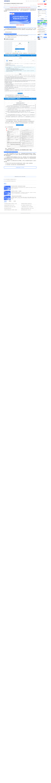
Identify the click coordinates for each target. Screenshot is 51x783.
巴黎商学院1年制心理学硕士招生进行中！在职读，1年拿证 (27, 208)
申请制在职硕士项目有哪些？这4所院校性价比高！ (26, 203)
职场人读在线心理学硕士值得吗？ (8, 208)
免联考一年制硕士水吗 (40, 27)
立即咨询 (45, 34)
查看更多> (45, 6)
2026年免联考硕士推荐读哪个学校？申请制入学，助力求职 (10, 203)
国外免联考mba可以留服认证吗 (41, 31)
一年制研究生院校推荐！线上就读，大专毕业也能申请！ (27, 206)
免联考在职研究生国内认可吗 (41, 29)
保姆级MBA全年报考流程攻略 (39, 20)
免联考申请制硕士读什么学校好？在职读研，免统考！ (10, 206)
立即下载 (45, 37)
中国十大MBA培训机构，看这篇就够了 (47, 20)
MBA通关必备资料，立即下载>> (20, 167)
